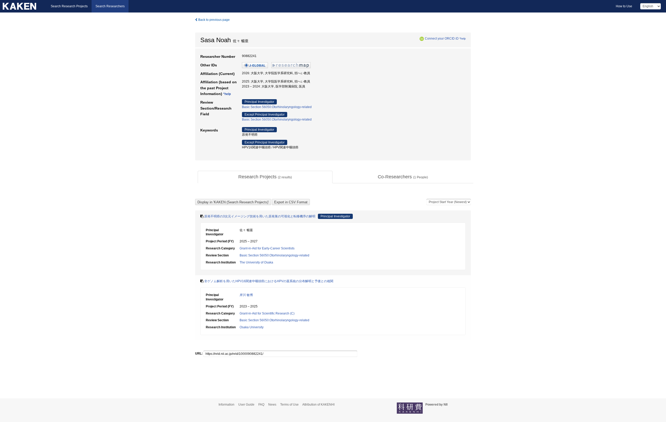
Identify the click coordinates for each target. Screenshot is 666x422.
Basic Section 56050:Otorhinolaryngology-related (277, 107)
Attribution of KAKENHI (318, 404)
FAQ (261, 404)
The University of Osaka (256, 262)
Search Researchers (110, 6)
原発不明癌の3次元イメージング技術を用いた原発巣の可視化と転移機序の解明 (259, 216)
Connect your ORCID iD (442, 38)
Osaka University (252, 327)
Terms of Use (289, 404)
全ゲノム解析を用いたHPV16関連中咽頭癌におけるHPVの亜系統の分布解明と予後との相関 (268, 281)
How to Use (624, 6)
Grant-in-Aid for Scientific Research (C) (267, 313)
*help (462, 38)
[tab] (265, 177)
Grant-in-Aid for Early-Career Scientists (267, 248)
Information (226, 404)
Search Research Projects (69, 6)
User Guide (246, 404)
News (272, 404)
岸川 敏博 (246, 295)
